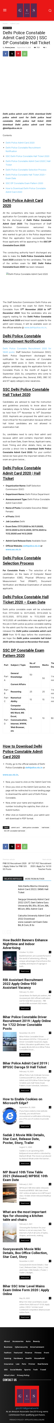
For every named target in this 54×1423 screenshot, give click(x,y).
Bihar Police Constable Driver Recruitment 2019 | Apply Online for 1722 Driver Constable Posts (27, 1023)
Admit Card (14, 23)
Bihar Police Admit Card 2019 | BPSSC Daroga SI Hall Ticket (26, 1065)
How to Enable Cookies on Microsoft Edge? (22, 1101)
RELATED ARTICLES (13, 879)
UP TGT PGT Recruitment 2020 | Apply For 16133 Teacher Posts (39, 866)
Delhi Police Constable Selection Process (26, 169)
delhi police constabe (31, 827)
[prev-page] (4, 932)
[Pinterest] (18, 53)
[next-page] (9, 932)
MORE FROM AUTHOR (34, 879)
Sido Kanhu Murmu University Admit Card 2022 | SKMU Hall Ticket (33, 889)
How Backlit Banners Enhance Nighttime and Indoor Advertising (25, 944)
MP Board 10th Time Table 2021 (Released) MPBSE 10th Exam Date (25, 1176)
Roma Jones (10, 47)
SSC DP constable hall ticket (14, 831)
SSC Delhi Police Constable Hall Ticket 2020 (27, 156)
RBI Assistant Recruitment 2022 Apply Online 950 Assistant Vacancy (23, 984)
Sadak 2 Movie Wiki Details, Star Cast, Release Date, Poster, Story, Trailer (24, 1139)
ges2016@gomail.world (27, 1408)
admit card (15, 827)
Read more (25, 971)
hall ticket (45, 827)
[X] (12, 53)
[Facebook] (5, 53)
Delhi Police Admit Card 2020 (20, 142)
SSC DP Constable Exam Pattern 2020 (24, 183)
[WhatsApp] (24, 53)
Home (5, 23)
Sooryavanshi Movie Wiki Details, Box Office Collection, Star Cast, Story (25, 1253)
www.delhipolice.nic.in (35, 327)
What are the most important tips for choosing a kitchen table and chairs (24, 1216)
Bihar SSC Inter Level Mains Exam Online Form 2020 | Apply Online (26, 1290)
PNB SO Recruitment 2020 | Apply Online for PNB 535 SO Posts (15, 866)
